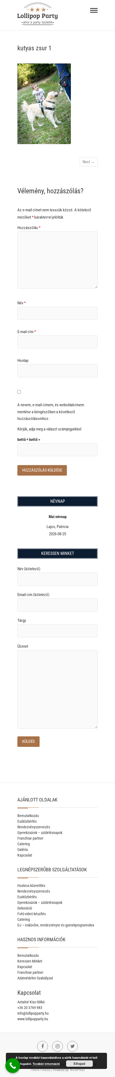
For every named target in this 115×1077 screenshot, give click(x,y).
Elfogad (79, 1063)
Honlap (22, 360)
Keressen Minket (29, 961)
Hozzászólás (28, 227)
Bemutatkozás (28, 816)
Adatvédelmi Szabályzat (35, 978)
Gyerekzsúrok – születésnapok (39, 832)
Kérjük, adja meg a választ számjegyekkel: (49, 429)
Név (21, 303)
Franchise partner (30, 838)
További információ (46, 1064)
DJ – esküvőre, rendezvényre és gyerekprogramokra (55, 925)
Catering (23, 844)
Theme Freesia (40, 1070)
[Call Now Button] (12, 1065)
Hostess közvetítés (31, 885)
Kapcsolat (24, 855)
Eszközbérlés (27, 821)
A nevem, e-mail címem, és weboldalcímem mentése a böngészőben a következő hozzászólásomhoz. (50, 411)
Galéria (22, 849)
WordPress (77, 1070)
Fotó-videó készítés (31, 914)
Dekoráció (24, 908)
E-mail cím (26, 331)
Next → (89, 161)
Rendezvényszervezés (33, 827)
